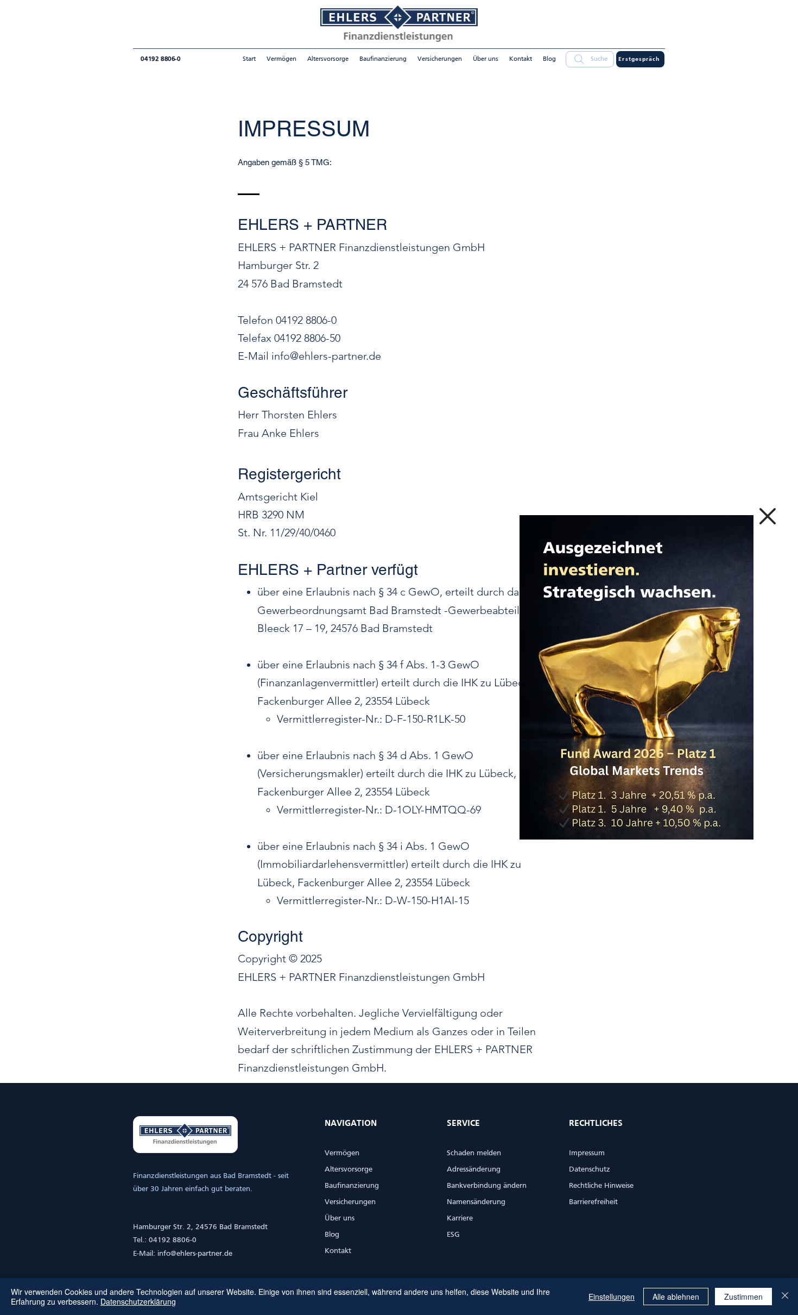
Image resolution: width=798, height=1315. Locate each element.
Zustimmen (743, 1296)
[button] (767, 516)
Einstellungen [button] (611, 1296)
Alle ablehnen (676, 1296)
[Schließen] (784, 1296)
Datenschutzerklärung (138, 1301)
